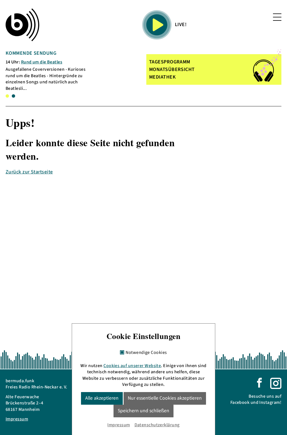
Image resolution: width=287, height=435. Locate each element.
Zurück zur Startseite (29, 171)
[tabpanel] (50, 70)
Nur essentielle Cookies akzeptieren (165, 398)
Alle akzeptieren (102, 398)
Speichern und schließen (143, 410)
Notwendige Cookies (146, 352)
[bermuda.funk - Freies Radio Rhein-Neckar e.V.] (22, 24)
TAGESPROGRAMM (169, 61)
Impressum (17, 419)
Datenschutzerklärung (157, 425)
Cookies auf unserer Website (132, 366)
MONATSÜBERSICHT (172, 69)
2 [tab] (13, 96)
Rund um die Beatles (42, 62)
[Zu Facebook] (259, 382)
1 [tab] (7, 96)
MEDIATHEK (162, 77)
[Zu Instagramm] (275, 383)
